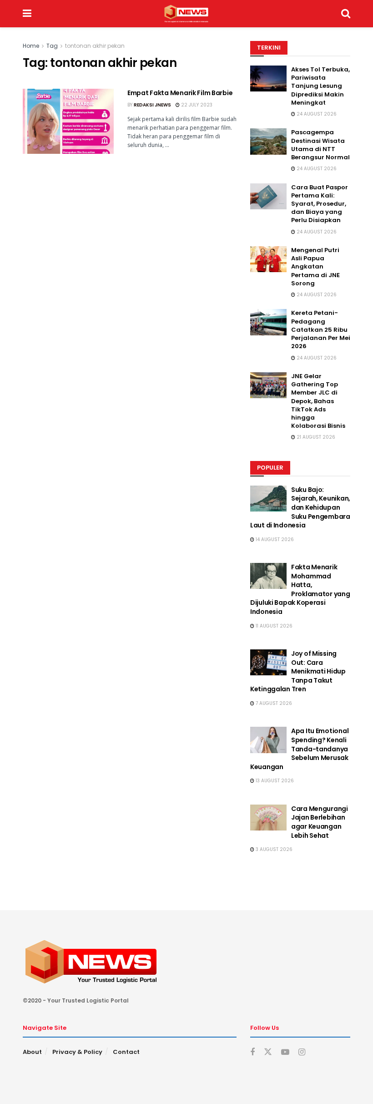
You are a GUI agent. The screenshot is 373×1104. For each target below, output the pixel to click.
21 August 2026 (315, 437)
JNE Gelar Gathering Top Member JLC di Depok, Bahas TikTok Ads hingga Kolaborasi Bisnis (318, 401)
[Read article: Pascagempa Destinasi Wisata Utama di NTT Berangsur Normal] (268, 141)
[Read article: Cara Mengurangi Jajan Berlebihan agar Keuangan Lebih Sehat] (268, 818)
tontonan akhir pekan (95, 46)
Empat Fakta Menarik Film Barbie (179, 92)
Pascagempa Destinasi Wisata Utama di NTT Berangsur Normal (320, 145)
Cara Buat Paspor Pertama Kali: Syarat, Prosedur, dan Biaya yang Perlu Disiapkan (319, 204)
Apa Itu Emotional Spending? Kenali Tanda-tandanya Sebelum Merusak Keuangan (299, 748)
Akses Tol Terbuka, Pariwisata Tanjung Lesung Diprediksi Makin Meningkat (320, 86)
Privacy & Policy (77, 1052)
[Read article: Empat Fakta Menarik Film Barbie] (68, 121)
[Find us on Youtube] (285, 1052)
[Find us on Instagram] (301, 1052)
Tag (52, 46)
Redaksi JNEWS (152, 104)
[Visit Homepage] (186, 14)
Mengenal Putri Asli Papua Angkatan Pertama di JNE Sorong (315, 267)
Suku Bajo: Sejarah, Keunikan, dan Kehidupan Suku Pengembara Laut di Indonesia (300, 507)
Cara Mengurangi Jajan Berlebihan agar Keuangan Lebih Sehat (319, 822)
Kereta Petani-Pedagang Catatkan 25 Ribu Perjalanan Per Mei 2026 (320, 329)
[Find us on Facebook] (252, 1052)
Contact (126, 1052)
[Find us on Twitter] (268, 1052)
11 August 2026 (273, 626)
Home (31, 46)
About (32, 1052)
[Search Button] (345, 13)
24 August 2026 (316, 114)
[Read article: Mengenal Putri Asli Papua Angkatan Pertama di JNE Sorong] (268, 259)
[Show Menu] (27, 13)
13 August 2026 (274, 780)
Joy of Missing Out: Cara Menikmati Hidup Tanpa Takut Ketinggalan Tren (298, 671)
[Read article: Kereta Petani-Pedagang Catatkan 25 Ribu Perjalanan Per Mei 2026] (268, 322)
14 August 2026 (274, 539)
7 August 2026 (273, 703)
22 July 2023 (196, 104)
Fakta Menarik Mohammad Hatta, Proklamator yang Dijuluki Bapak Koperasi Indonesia (300, 589)
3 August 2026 (273, 849)
